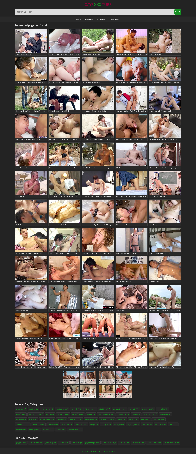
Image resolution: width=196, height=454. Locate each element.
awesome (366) (81, 424)
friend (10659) (90, 409)
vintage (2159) (91, 419)
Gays (98, 4)
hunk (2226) (21, 419)
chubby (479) (104, 409)
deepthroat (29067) (105, 414)
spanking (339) (158, 419)
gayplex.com (21, 443)
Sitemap (113, 451)
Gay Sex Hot (124, 443)
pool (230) (145, 419)
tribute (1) (91, 414)
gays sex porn (50, 443)
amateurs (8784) (22, 424)
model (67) (33, 409)
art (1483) (50, 414)
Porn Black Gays (109, 443)
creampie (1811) (119, 409)
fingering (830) (133, 424)
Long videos (101, 19)
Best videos (89, 19)
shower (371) (48, 429)
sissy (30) (94, 424)
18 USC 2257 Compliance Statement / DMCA (95, 451)
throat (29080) (63, 414)
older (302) (60, 429)
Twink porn (63, 443)
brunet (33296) (123, 414)
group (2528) (160, 424)
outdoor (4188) (62, 409)
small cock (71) (38, 424)
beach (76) (122, 419)
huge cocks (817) (150, 414)
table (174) (133, 419)
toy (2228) (173, 424)
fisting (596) (119, 424)
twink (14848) (77, 414)
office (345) (21, 429)
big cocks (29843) (36, 414)
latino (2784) (76, 409)
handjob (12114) (75, 419)
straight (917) (66, 424)
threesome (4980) (47, 419)
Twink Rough (77, 443)
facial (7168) (53, 424)
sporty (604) (106, 424)
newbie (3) (136, 414)
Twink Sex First (138, 443)
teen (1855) (134, 409)
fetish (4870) (147, 424)
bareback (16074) (107, 419)
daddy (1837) (162, 409)
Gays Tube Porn (36, 443)
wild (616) (33, 419)
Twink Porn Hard (154, 443)
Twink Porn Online (171, 443)
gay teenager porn (92, 443)
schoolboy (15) (148, 409)
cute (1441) (20, 414)
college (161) (165, 414)
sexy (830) (62, 419)
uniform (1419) (47, 409)
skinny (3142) (34, 429)
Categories (114, 19)
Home (78, 19)
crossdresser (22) (75, 429)
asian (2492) (21, 409)
